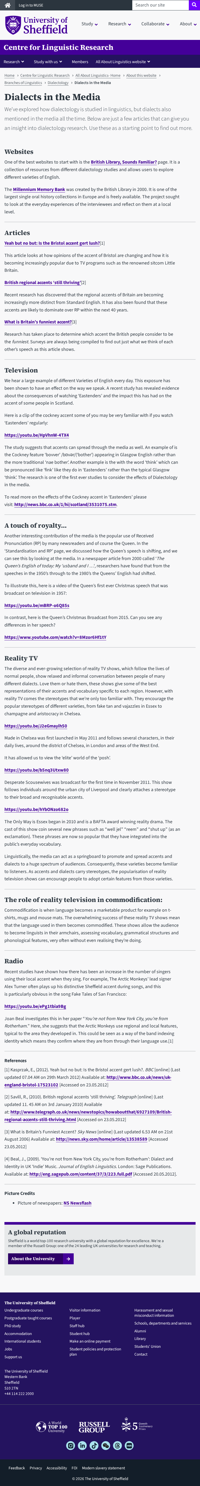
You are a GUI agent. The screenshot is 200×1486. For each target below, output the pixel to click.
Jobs (8, 1349)
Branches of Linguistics (23, 83)
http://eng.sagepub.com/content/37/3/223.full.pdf (80, 1174)
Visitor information (85, 1310)
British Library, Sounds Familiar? (124, 162)
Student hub (80, 1334)
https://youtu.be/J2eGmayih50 (35, 726)
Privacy (36, 1468)
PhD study (12, 1326)
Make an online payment (90, 1341)
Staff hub (77, 1326)
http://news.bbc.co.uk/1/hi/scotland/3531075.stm (65, 504)
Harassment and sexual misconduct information (154, 1313)
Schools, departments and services (162, 1323)
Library (140, 1338)
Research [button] (117, 24)
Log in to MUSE (31, 5)
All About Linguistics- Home (98, 75)
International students (22, 1341)
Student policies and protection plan (95, 1352)
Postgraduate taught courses (28, 1318)
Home (9, 75)
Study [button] (87, 24)
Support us (13, 1357)
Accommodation (18, 1334)
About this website (141, 75)
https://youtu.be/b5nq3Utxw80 (36, 770)
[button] (15, 61)
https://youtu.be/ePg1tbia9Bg (35, 1006)
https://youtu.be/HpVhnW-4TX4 (36, 435)
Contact (140, 1354)
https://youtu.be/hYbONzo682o (36, 809)
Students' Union (147, 1346)
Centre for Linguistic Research (58, 47)
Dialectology (58, 83)
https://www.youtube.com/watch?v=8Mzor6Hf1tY (55, 637)
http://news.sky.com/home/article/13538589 (101, 1139)
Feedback (17, 1468)
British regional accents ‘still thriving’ (42, 282)
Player (75, 1318)
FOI (74, 1468)
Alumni (140, 1331)
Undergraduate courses (23, 1310)
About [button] (186, 24)
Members (80, 62)
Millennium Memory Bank (39, 189)
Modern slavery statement (103, 1468)
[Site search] (194, 5)
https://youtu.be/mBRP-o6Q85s (36, 605)
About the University (33, 1258)
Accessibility (57, 1468)
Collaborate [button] (153, 24)
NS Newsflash (77, 1203)
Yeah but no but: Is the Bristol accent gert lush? (52, 243)
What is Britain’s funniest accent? (38, 322)
